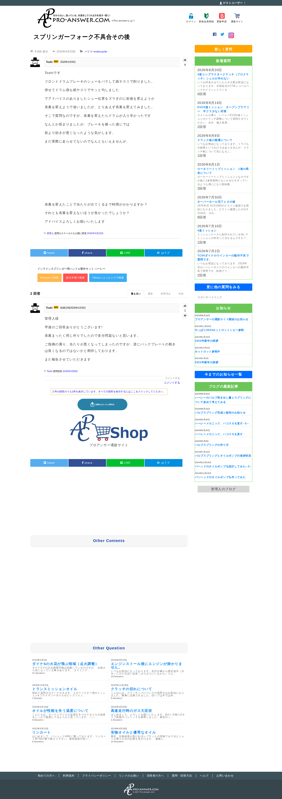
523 (56, 61)
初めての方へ (46, 775)
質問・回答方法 (182, 775)
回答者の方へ (155, 775)
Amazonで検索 (49, 277)
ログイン (191, 21)
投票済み (166, 293)
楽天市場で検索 (75, 277)
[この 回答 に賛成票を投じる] (185, 305)
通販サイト (237, 21)
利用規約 (68, 775)
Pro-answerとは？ (124, 20)
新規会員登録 (206, 21)
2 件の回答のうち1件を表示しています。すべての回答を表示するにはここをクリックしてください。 (109, 391)
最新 (150, 293)
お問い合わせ (225, 775)
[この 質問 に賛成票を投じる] (185, 60)
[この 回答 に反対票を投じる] (185, 315)
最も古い (136, 293)
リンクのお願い (129, 775)
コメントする (172, 378)
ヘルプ (204, 775)
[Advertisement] (112, 174)
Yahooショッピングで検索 (108, 277)
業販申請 (222, 21)
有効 (181, 293)
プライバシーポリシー (96, 775)
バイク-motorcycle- (96, 51)
